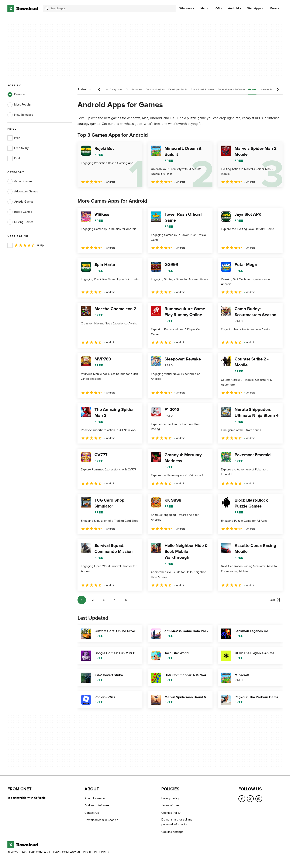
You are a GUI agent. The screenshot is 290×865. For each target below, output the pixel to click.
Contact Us (91, 813)
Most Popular (22, 104)
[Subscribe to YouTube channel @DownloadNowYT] (258, 798)
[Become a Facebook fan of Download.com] (241, 798)
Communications (155, 89)
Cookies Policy (170, 813)
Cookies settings (172, 832)
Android (233, 8)
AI (127, 89)
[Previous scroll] (99, 89)
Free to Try (21, 148)
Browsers (136, 89)
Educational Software (202, 89)
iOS (217, 8)
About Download (95, 798)
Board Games (23, 212)
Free (17, 138)
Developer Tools (177, 89)
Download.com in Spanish (101, 820)
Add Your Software (96, 805)
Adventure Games (26, 191)
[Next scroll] (277, 89)
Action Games (23, 181)
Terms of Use (170, 805)
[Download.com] (22, 8)
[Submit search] (46, 8)
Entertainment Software (231, 89)
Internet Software (270, 89)
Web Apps (254, 8)
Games (252, 89)
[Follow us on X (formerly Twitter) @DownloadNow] (250, 798)
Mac (203, 8)
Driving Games (24, 222)
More (273, 8)
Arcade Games (24, 201)
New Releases (23, 115)
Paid (17, 158)
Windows (185, 8)
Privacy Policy (170, 798)
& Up (40, 245)
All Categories (114, 89)
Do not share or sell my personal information (176, 822)
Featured (20, 94)
